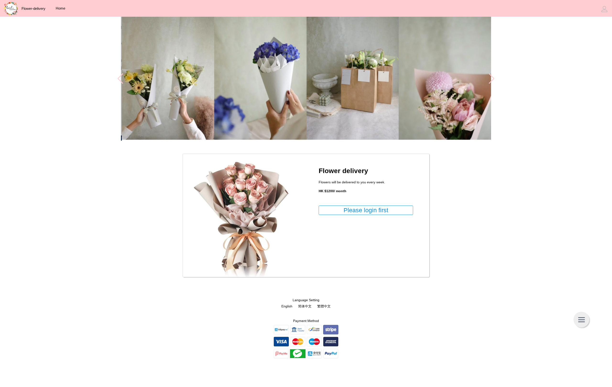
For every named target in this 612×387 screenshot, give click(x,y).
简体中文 (304, 306)
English (286, 306)
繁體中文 (324, 306)
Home (60, 8)
